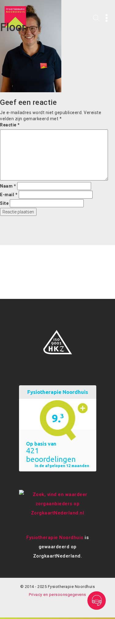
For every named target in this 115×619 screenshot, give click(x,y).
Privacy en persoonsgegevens (57, 594)
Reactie (10, 124)
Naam (8, 186)
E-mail (8, 194)
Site (4, 203)
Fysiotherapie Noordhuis (54, 537)
